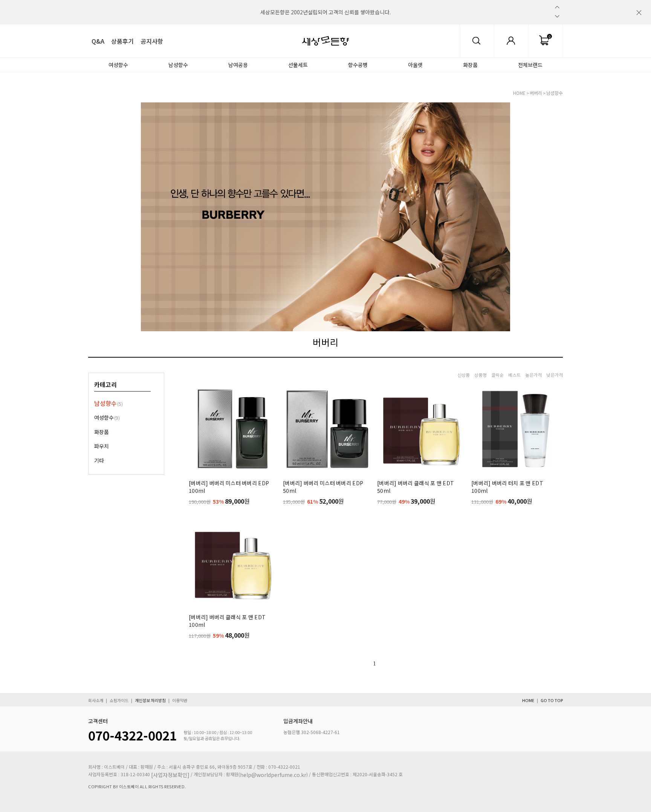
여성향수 (118, 65)
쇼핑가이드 (119, 701)
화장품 (470, 65)
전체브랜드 (530, 65)
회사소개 (95, 701)
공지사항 (152, 41)
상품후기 (122, 41)
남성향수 (178, 65)
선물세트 (298, 65)
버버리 (536, 93)
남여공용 (238, 65)
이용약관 (179, 701)
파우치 (101, 446)
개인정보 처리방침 (150, 701)
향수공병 (358, 65)
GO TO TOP (552, 701)
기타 (99, 460)
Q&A (98, 41)
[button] (557, 7)
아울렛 (415, 65)
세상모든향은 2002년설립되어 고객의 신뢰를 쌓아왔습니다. (325, 12)
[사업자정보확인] (170, 774)
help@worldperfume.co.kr (273, 774)
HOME (519, 93)
